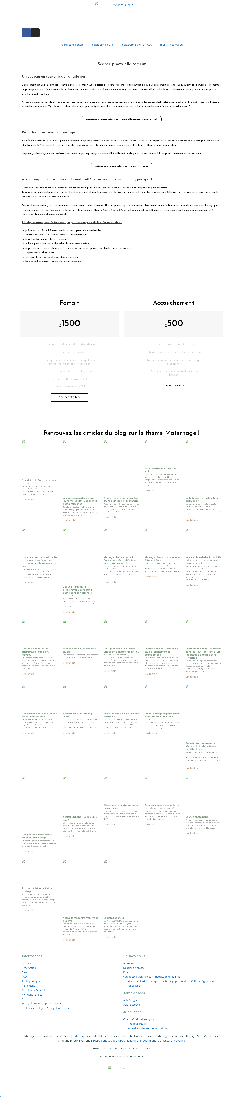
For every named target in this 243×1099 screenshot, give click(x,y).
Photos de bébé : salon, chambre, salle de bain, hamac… (35, 651)
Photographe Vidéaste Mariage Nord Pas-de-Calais (188, 1036)
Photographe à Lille (102, 44)
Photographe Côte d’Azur (90, 1036)
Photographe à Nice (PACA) (136, 44)
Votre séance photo (71, 44)
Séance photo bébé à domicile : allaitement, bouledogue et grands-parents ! (203, 560)
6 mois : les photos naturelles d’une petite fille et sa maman (121, 499)
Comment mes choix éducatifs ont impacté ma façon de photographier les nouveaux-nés (39, 562)
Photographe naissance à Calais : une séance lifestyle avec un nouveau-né (120, 560)
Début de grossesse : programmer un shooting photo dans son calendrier (78, 589)
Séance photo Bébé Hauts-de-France (132, 1036)
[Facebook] (26, 32)
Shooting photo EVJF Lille (74, 1040)
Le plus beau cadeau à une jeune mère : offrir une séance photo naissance (80, 501)
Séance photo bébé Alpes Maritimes (115, 1040)
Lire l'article (28, 499)
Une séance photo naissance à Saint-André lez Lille (39, 715)
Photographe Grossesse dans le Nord (47, 1036)
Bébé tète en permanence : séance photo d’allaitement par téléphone (201, 746)
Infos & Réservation (171, 44)
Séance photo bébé (197, 817)
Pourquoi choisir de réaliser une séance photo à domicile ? (121, 650)
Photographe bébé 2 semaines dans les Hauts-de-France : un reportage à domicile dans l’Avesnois (203, 653)
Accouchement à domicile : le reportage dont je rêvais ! (162, 806)
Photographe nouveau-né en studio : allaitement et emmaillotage (161, 651)
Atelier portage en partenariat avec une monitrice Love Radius (162, 716)
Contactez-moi (69, 397)
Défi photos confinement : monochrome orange (37, 836)
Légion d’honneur (114, 918)
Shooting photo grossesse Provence (162, 1040)
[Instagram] (35, 32)
